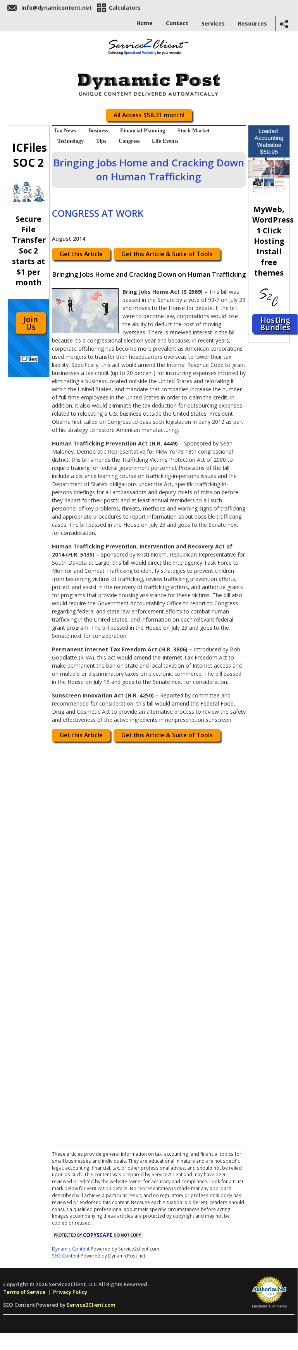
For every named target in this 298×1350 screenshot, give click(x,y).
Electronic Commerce (269, 1306)
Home (144, 23)
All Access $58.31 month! (149, 115)
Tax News (65, 131)
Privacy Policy (70, 1291)
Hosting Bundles (275, 324)
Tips (101, 141)
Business (98, 131)
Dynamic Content (71, 1248)
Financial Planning (142, 131)
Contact (177, 23)
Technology (70, 141)
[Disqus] (149, 844)
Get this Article (81, 254)
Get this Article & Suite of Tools (167, 254)
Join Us (31, 323)
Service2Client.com (91, 1304)
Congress (129, 141)
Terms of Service (24, 1291)
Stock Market (193, 131)
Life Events (165, 141)
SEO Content (65, 1255)
